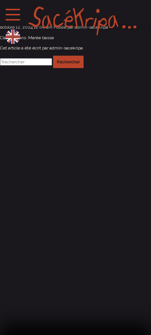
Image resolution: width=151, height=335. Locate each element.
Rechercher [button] (68, 61)
